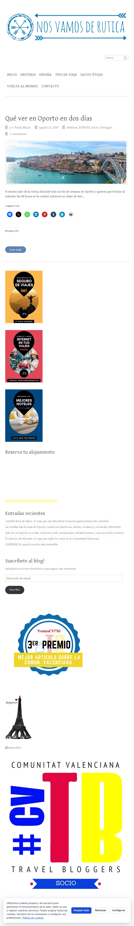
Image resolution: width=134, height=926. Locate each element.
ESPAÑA (45, 75)
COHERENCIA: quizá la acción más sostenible (31, 544)
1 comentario (18, 134)
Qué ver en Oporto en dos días (48, 118)
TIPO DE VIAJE (66, 75)
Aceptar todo (81, 910)
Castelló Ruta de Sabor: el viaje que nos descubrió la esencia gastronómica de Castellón (57, 521)
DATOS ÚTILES (91, 75)
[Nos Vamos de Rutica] (67, 24)
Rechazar (100, 910)
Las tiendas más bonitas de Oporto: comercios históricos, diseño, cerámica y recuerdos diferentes (63, 527)
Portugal (106, 127)
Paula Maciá (23, 127)
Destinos (72, 127)
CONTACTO (50, 86)
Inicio (95, 127)
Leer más (15, 250)
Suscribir (14, 589)
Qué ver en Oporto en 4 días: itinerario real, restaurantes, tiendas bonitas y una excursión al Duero (64, 533)
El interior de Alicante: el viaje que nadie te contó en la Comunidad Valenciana (52, 538)
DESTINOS (28, 75)
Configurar (118, 910)
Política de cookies (32, 917)
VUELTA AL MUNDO (22, 86)
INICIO (12, 75)
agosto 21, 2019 (48, 127)
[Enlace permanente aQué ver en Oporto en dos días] (66, 162)
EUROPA (84, 127)
